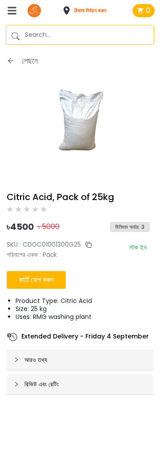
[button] (87, 11)
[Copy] (86, 244)
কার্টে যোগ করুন (36, 280)
